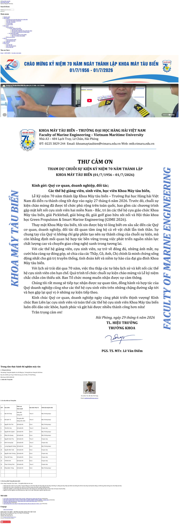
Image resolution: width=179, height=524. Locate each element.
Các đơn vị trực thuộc (16, 53)
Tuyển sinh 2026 (7, 502)
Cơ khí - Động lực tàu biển (15, 28)
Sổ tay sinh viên (9, 47)
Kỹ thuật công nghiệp (14, 33)
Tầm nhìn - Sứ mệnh (10, 22)
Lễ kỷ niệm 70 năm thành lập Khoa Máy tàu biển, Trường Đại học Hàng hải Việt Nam (22, 498)
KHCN (5, 38)
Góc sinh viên (9, 44)
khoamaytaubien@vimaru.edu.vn (9, 517)
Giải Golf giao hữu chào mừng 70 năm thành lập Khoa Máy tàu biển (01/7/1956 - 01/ (22, 503)
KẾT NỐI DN (6, 42)
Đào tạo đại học (9, 27)
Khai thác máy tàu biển (17, 29)
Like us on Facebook (8, 509)
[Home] (5, 1)
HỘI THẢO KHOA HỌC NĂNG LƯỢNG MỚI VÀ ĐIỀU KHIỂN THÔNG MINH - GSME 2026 (26, 499)
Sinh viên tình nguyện (11, 45)
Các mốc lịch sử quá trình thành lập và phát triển (17, 19)
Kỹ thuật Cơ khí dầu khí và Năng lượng (20, 32)
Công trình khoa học (10, 40)
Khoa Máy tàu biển (5, 2)
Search (2, 9)
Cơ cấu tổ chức (9, 24)
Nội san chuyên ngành (11, 39)
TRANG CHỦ (6, 17)
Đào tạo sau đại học (10, 37)
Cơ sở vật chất (9, 23)
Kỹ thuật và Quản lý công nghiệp (19, 34)
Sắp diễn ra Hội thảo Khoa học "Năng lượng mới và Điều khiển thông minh (20, 501)
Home (2, 53)
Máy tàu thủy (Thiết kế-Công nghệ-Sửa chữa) (22, 30)
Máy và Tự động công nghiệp (18, 35)
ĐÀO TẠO (6, 25)
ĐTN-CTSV (6, 43)
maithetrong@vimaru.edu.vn (91, 398)
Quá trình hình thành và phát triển (13, 20)
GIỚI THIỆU (6, 18)
